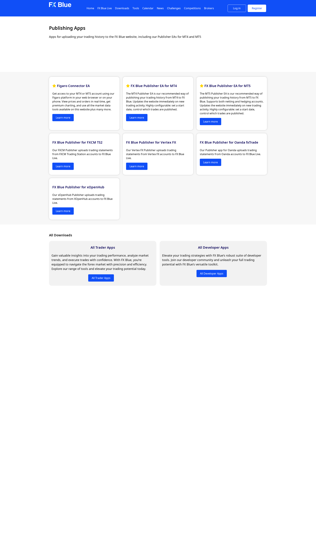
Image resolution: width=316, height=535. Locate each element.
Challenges (174, 8)
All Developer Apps (213, 247)
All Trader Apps (103, 247)
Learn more (63, 117)
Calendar (148, 8)
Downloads (122, 8)
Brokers (209, 8)
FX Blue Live (104, 8)
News (160, 8)
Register (257, 8)
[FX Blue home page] (60, 6)
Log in (237, 8)
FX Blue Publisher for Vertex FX (151, 142)
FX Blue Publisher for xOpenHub (78, 187)
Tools (135, 8)
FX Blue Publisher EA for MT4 (154, 86)
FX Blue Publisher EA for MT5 (227, 86)
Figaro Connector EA (73, 86)
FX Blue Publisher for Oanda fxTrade (229, 142)
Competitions (192, 8)
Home (90, 8)
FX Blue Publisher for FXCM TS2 (77, 142)
